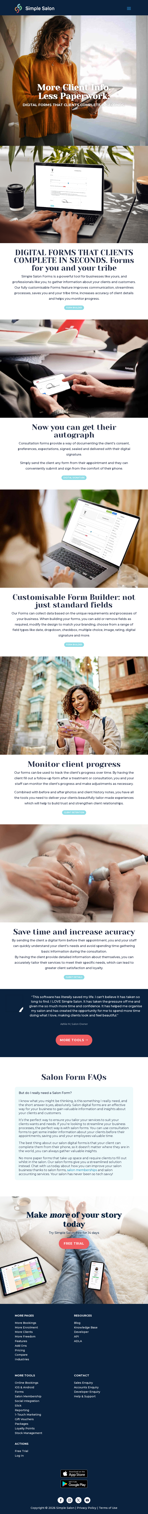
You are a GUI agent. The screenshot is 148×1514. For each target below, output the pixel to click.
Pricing (20, 1350)
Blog (77, 1323)
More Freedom (25, 1336)
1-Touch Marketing (28, 1414)
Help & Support (85, 1396)
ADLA (78, 1341)
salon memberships (82, 1170)
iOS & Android (24, 1387)
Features (21, 1341)
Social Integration (27, 1401)
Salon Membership (28, 1396)
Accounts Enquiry (86, 1387)
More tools (72, 1040)
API (76, 1336)
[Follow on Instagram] (69, 1500)
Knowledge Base (86, 1327)
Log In (19, 1455)
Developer (81, 1332)
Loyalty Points (25, 1428)
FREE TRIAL (74, 1243)
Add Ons (21, 1345)
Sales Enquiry (83, 1382)
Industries (22, 1359)
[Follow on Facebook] (61, 1500)
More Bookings (25, 1323)
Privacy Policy (86, 1508)
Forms (19, 1391)
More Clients (24, 1332)
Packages (21, 1424)
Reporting (22, 1410)
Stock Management (28, 1433)
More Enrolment (26, 1327)
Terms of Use (108, 1508)
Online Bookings (26, 1382)
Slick (18, 1405)
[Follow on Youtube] (87, 1500)
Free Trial (21, 1451)
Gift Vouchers (24, 1419)
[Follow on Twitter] (78, 1500)
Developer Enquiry (87, 1391)
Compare (21, 1354)
